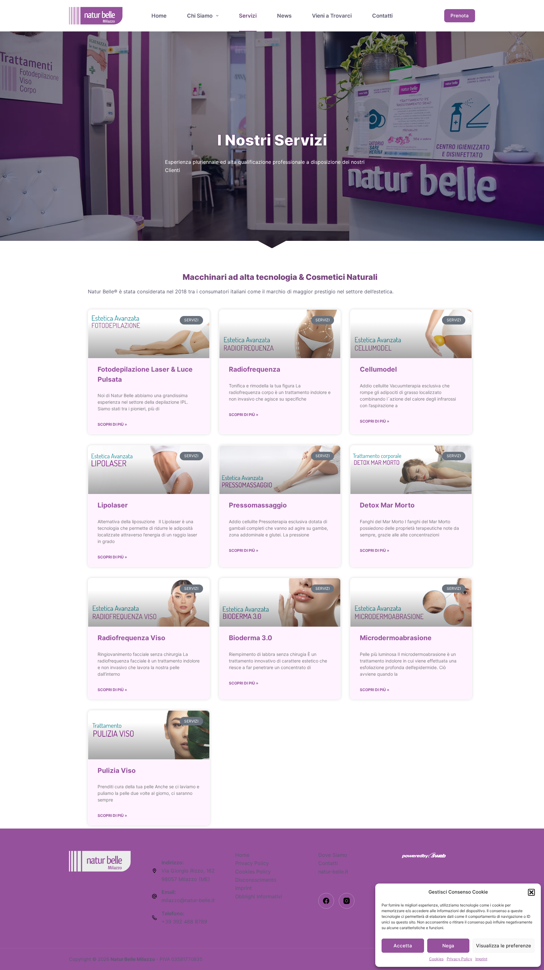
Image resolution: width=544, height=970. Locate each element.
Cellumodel (378, 369)
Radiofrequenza (254, 369)
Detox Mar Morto (387, 505)
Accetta (403, 946)
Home (159, 16)
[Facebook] (326, 901)
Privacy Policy (459, 958)
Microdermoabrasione (396, 638)
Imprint (481, 958)
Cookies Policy (253, 871)
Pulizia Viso (117, 770)
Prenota (459, 16)
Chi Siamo (199, 16)
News (284, 16)
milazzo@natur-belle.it (188, 900)
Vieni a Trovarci (332, 16)
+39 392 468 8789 (184, 921)
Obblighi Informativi (258, 896)
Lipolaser (113, 505)
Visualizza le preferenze (503, 946)
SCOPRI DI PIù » (112, 424)
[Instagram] (346, 901)
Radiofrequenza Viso (131, 638)
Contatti (382, 16)
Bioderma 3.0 (250, 638)
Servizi (248, 16)
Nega (448, 946)
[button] (531, 892)
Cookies (436, 958)
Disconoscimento (255, 880)
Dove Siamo (332, 855)
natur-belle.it (333, 871)
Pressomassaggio (258, 505)
